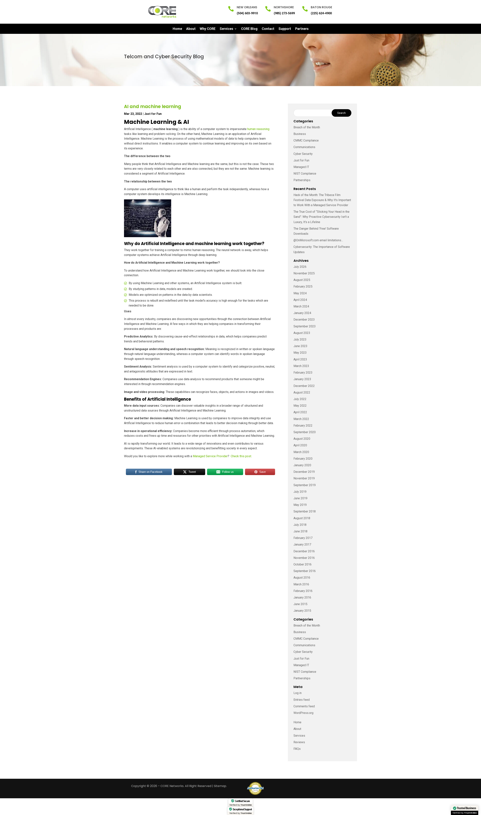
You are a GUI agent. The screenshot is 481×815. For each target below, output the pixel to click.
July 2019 (299, 491)
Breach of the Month (306, 127)
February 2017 (302, 538)
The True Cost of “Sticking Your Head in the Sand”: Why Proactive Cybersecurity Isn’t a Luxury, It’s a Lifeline (321, 217)
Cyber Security (303, 154)
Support (284, 29)
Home (177, 29)
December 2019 (304, 472)
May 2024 (300, 293)
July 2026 (299, 267)
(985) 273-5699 (284, 13)
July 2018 (299, 525)
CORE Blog (249, 29)
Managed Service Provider (210, 456)
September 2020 (304, 432)
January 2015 (302, 610)
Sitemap (220, 786)
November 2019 (304, 478)
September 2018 (304, 511)
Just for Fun (153, 114)
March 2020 (301, 452)
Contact (268, 29)
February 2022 (302, 425)
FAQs (297, 749)
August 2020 (301, 438)
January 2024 (302, 313)
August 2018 (301, 518)
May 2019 (300, 505)
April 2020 (300, 445)
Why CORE (208, 29)
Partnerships (301, 180)
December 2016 (304, 551)
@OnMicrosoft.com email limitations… (318, 240)
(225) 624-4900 (321, 13)
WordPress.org (303, 713)
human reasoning (258, 129)
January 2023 (302, 379)
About (191, 29)
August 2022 (301, 392)
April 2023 (300, 359)
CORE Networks (172, 786)
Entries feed (301, 699)
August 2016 (301, 577)
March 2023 (301, 366)
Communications (304, 147)
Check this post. (242, 456)
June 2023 (300, 346)
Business (299, 134)
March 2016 (301, 584)
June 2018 (300, 531)
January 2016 (302, 597)
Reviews (299, 742)
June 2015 (300, 604)
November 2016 (304, 558)
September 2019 (304, 485)
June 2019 (300, 498)
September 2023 (304, 326)
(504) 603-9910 (247, 13)
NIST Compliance (304, 173)
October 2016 (302, 564)
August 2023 (301, 333)
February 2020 (302, 458)
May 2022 (300, 405)
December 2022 (304, 386)
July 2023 (299, 339)
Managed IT (301, 167)
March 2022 (301, 419)
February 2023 (302, 372)
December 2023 (304, 319)
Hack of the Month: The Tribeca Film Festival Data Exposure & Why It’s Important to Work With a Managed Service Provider (322, 200)
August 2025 (301, 280)
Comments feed (304, 706)
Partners (302, 29)
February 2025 (302, 286)
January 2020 (302, 465)
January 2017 (302, 544)
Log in (297, 693)
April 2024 (300, 300)
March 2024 (301, 306)
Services (226, 29)
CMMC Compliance (306, 140)
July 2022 (299, 399)
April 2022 (300, 412)
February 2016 (302, 591)
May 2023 (300, 352)
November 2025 (304, 273)
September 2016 (304, 571)
